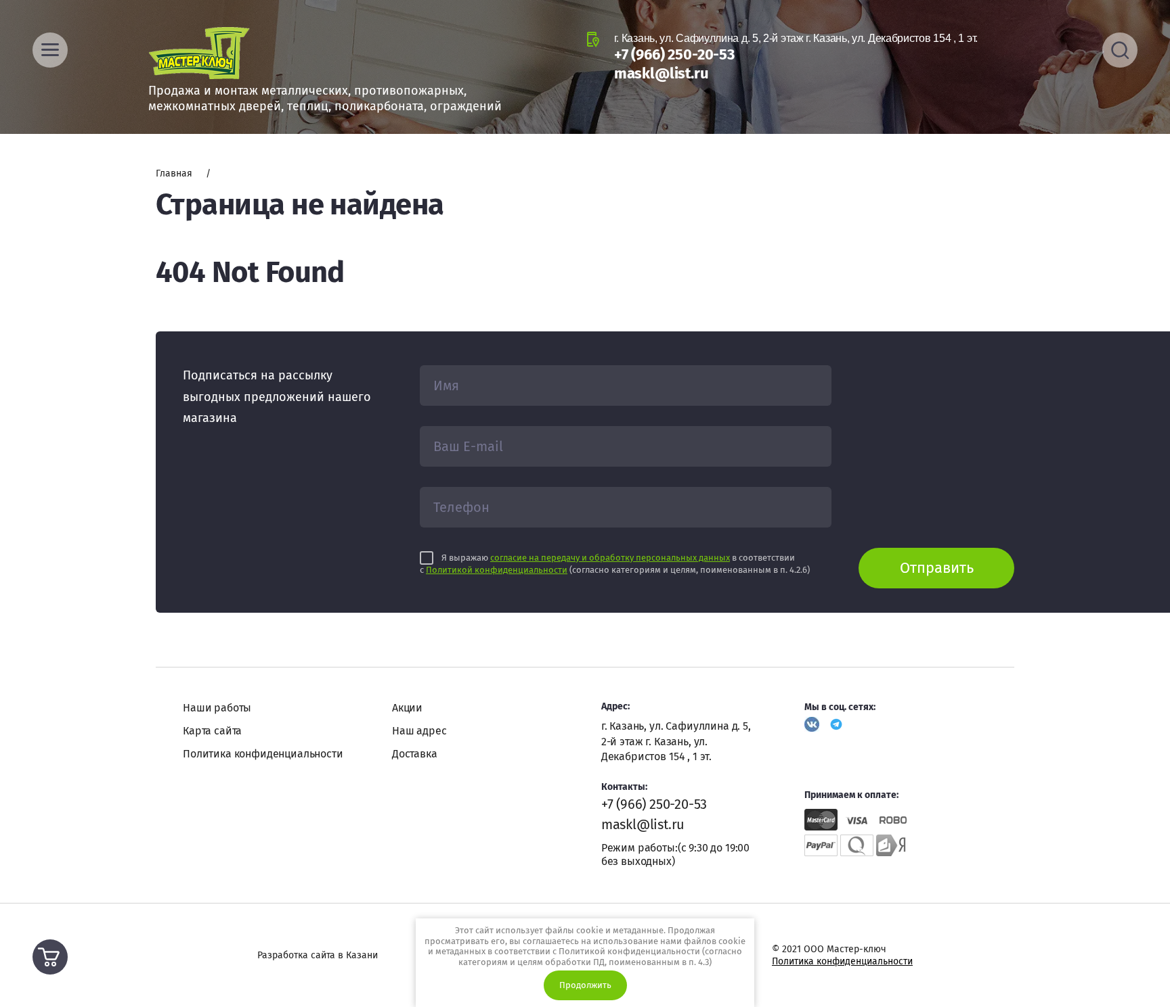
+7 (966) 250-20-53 (674, 54)
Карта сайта (212, 730)
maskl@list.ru (661, 73)
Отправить (937, 568)
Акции (407, 707)
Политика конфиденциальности (263, 753)
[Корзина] (50, 957)
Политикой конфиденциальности (496, 570)
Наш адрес (419, 730)
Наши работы (217, 707)
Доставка (414, 753)
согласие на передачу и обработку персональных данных (610, 558)
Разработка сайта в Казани (317, 955)
